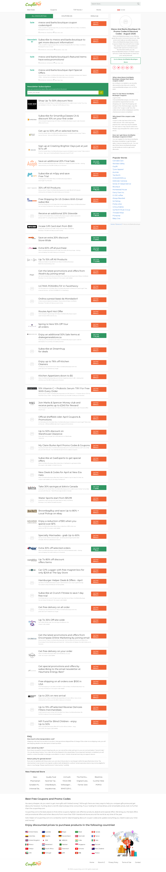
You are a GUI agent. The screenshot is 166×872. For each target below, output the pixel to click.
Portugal (48, 853)
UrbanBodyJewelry (51, 785)
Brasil (80, 832)
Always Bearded (119, 198)
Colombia (31, 836)
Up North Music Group (121, 210)
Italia (96, 840)
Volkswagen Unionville (67, 785)
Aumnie (116, 172)
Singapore (81, 844)
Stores (98, 10)
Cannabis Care (118, 161)
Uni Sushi (66, 777)
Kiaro (35, 777)
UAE (30, 853)
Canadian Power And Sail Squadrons (35, 785)
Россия (97, 844)
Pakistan (64, 844)
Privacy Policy (113, 862)
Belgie (63, 832)
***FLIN (96, 249)
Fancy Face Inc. (118, 192)
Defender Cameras (120, 181)
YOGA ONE (67, 781)
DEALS (95, 23)
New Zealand (99, 848)
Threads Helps (118, 213)
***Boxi (96, 549)
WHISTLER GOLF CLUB (67, 789)
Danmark (81, 836)
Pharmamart (35, 781)
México (30, 844)
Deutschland (65, 836)
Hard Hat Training (51, 781)
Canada (97, 832)
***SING (96, 238)
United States (33, 832)
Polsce (97, 853)
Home (113, 224)
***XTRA (96, 162)
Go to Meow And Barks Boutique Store (126, 60)
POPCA (98, 785)
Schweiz (81, 848)
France (97, 836)
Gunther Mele (98, 781)
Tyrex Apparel (118, 169)
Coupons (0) (66, 16)
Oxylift (115, 166)
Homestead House (120, 190)
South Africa (49, 848)
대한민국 (64, 840)
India (80, 840)
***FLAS (96, 335)
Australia (48, 832)
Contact (138, 862)
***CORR (96, 260)
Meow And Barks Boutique (132, 224)
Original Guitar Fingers (83, 781)
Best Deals (31, 10)
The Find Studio (83, 777)
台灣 (63, 853)
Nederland (48, 844)
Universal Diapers (35, 789)
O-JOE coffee (118, 195)
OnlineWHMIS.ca (119, 178)
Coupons (53, 10)
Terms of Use (126, 862)
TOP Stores (77, 10)
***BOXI (96, 214)
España (47, 836)
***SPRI (96, 487)
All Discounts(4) (39, 16)
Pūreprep (116, 216)
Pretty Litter (117, 204)
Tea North (116, 175)
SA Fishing (116, 201)
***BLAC (96, 189)
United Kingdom (34, 840)
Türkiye (30, 848)
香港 (79, 853)
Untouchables (118, 207)
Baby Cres (116, 218)
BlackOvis (98, 777)
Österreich (65, 848)
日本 (46, 840)
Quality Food (51, 777)
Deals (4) (94, 16)
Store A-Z (119, 224)
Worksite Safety (119, 164)
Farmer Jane (83, 785)
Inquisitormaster (51, 789)
